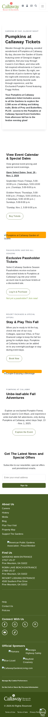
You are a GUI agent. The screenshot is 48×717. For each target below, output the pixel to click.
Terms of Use (10, 712)
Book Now (14, 358)
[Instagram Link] (14, 624)
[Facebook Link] (4, 624)
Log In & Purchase (18, 292)
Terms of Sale (22, 712)
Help (4, 602)
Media (5, 517)
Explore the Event (24, 432)
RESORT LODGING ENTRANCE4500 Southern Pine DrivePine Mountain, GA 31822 (18, 581)
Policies (6, 610)
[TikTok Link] (14, 632)
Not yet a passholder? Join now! (22, 298)
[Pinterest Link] (35, 624)
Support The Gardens (12, 534)
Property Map (8, 530)
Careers (6, 508)
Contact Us (7, 606)
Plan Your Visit (9, 525)
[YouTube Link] (4, 632)
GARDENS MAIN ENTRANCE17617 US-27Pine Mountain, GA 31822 (17, 560)
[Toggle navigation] (42, 6)
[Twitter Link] (25, 624)
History (5, 513)
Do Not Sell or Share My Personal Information (20, 687)
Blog (4, 521)
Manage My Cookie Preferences (14, 681)
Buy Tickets (15, 216)
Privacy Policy (35, 712)
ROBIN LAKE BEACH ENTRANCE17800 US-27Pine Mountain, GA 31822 (19, 570)
